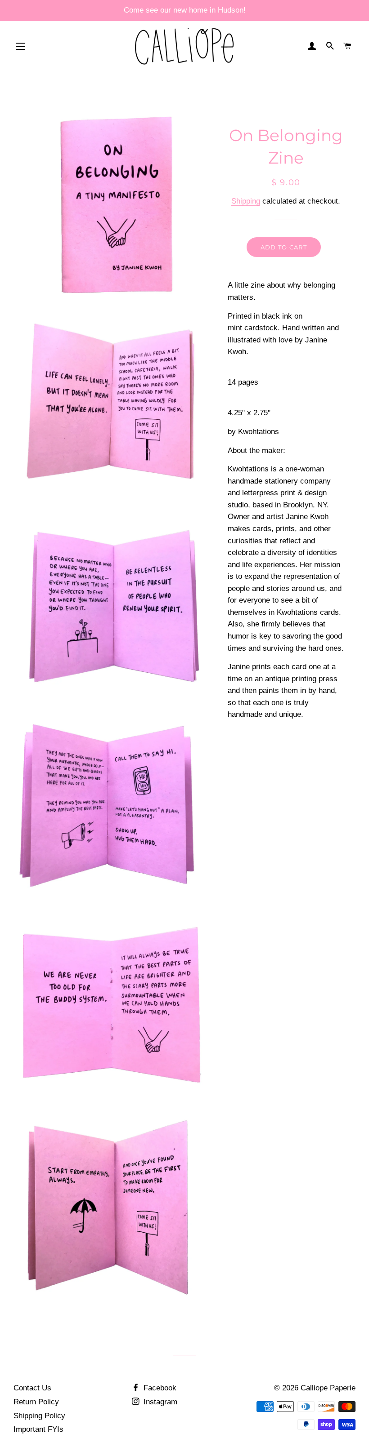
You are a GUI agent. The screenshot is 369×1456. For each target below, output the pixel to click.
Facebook (158, 1388)
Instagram (159, 1402)
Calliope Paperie (328, 1388)
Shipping (245, 201)
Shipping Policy (39, 1416)
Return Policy (36, 1402)
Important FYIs (38, 1429)
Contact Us (32, 1388)
